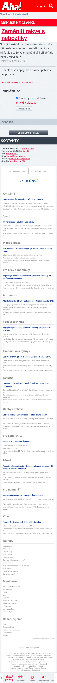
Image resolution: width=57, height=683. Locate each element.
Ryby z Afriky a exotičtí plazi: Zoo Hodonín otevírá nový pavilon (25, 504)
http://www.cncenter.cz (19, 158)
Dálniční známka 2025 (45, 301)
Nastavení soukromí (20, 666)
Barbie (5, 592)
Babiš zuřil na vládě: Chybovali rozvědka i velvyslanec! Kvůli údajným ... (28, 209)
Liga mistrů (29, 222)
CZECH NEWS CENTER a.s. (34, 653)
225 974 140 (28, 148)
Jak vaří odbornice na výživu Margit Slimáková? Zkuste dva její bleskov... (25, 396)
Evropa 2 (6, 635)
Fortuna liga (36, 522)
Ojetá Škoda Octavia (10, 571)
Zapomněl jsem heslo (11, 82)
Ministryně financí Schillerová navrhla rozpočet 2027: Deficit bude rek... (28, 533)
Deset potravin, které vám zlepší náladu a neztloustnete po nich (25, 482)
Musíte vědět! (44, 680)
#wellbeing (18, 441)
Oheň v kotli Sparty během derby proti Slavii (18, 526)
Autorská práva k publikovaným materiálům (28, 660)
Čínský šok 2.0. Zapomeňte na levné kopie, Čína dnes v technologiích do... (28, 343)
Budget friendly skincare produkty (15, 445)
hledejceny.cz (8, 546)
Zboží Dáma (7, 554)
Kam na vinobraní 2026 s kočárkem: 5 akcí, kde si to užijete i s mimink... (28, 288)
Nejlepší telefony (31, 328)
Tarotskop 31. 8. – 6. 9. (11, 448)
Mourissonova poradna (13, 495)
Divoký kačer (22, 415)
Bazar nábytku (8, 612)
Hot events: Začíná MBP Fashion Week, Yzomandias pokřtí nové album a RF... (28, 452)
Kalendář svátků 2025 (25, 199)
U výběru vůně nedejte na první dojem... (17, 282)
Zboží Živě (7, 549)
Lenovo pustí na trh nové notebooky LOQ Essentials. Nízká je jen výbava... (26, 335)
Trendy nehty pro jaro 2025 (27, 249)
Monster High (7, 589)
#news (27, 441)
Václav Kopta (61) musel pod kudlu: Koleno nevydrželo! (22, 255)
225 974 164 (24, 151)
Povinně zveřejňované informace (28, 670)
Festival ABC (38, 495)
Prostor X (7, 522)
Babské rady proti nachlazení (38, 466)
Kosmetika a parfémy (10, 600)
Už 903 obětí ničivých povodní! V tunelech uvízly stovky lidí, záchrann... (28, 206)
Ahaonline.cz (6, 14)
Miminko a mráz (40, 276)
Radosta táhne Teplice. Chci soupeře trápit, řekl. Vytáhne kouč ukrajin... (28, 226)
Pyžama (6, 598)
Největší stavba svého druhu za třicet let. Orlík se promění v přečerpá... (28, 339)
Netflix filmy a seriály (38, 415)
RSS (37, 647)
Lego (4, 595)
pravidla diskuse (26, 102)
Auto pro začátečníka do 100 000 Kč (16, 566)
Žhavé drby (21, 680)
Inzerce (21, 647)
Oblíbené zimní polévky (13, 383)
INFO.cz (40, 199)
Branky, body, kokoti (21, 522)
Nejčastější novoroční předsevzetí (17, 276)
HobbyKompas (8, 563)
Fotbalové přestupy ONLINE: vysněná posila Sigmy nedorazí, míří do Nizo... (27, 230)
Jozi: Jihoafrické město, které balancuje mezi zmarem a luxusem (26, 424)
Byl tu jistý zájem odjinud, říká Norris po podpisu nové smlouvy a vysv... (28, 305)
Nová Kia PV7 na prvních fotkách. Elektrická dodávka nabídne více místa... (27, 313)
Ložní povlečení (8, 609)
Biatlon (20, 222)
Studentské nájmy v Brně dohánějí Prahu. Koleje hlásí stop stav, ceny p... (27, 367)
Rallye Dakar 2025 (26, 301)
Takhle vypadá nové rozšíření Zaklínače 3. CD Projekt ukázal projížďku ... (28, 500)
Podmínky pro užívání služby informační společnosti (27, 662)
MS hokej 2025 (9, 222)
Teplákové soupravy (10, 603)
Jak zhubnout (8, 249)
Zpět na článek (13, 61)
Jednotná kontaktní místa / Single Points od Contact (28, 668)
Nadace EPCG (45, 357)
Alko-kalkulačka (10, 301)
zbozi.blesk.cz (8, 557)
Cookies (43, 664)
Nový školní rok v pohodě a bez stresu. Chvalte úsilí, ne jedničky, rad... (28, 285)
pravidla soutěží (17, 161)
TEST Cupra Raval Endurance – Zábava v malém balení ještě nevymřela (25, 309)
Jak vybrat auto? (9, 574)
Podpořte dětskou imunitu (14, 466)
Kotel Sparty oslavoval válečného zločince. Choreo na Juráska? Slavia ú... (28, 234)
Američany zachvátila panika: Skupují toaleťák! (19, 258)
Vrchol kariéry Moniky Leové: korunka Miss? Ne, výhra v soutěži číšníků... (26, 262)
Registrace (28, 82)
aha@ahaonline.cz (17, 156)
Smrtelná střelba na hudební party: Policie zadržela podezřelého (25, 203)
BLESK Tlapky (9, 415)
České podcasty (9, 627)
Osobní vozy (7, 551)
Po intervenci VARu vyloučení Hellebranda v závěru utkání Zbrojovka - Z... (28, 530)
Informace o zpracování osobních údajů (24, 664)
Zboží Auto (7, 568)
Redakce (29, 647)
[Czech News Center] (33, 180)
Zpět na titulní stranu (28, 133)
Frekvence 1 (7, 633)
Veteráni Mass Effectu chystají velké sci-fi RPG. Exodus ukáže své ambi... (27, 508)
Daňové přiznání (10, 357)
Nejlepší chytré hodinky (13, 328)
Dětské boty (7, 606)
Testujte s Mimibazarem (11, 586)
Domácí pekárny (31, 383)
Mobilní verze (40, 171)
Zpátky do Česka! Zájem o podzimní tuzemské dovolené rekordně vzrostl (26, 427)
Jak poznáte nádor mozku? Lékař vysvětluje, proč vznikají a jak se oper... (26, 474)
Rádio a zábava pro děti (11, 630)
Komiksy (28, 495)
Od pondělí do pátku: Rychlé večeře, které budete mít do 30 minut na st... (27, 391)
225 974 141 (12, 153)
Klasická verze (18, 171)
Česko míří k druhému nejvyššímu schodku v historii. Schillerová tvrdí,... (26, 362)
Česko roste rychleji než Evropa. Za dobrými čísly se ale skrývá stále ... (28, 370)
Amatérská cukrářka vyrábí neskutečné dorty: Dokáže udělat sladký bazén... (27, 401)
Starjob (5, 624)
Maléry (32, 680)
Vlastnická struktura (36, 666)
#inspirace (7, 441)
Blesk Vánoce (9, 199)
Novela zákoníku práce (28, 357)
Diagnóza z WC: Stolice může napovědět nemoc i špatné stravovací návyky (27, 478)
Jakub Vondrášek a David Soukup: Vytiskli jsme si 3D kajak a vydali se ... (28, 420)
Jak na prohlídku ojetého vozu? (14, 560)
